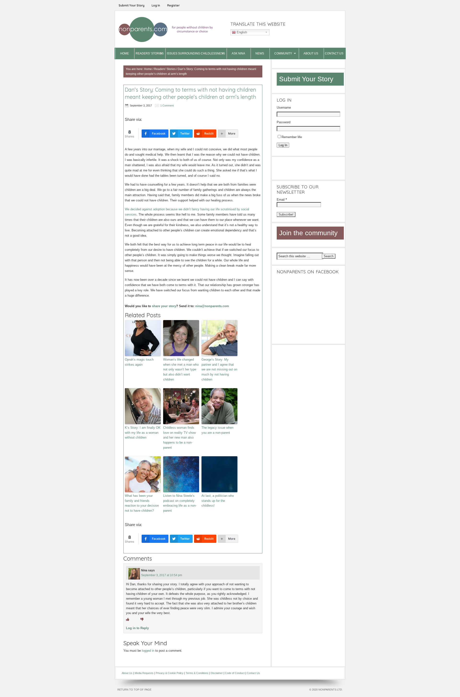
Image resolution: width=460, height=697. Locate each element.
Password (283, 122)
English (241, 32)
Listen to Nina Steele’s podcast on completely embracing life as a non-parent (179, 503)
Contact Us (253, 673)
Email (282, 199)
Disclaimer (217, 673)
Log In (156, 5)
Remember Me (292, 137)
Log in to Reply (137, 628)
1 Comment (167, 105)
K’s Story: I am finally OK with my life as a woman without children (143, 432)
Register (173, 5)
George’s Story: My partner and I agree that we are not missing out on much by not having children (219, 369)
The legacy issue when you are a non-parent (217, 430)
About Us (127, 673)
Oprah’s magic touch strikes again (139, 362)
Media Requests (144, 673)
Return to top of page (134, 689)
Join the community (308, 233)
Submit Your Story (131, 5)
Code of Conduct (235, 673)
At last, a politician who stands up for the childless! (217, 501)
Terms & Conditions (197, 673)
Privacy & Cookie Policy (170, 673)
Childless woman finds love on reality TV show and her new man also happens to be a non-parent (179, 437)
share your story (164, 306)
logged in (148, 650)
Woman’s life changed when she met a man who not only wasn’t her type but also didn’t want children (181, 369)
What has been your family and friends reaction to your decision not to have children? (142, 503)
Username (284, 107)
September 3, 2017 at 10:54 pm (161, 575)
